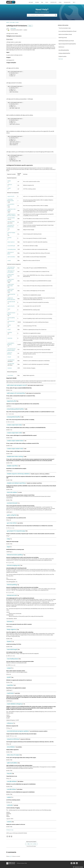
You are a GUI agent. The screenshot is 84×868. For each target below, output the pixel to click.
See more (61, 59)
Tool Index (37, 2)
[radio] (28, 844)
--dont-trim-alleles (11, 217)
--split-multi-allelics (11, 256)
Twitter (9, 837)
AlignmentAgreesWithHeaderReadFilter (67, 43)
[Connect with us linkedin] (77, 863)
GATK (7, 22)
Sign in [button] (74, 2)
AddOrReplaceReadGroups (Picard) (66, 40)
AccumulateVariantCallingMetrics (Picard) (67, 31)
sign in (10, 856)
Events (60, 2)
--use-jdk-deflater (11, 360)
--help (8, 228)
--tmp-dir (9, 357)
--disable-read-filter (11, 294)
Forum (47, 2)
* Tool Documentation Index (65, 28)
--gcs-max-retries (10, 221)
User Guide (31, 2)
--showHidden (10, 375)
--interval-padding (11, 317)
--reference (9, 184)
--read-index (9, 338)
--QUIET (9, 329)
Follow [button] (30, 25)
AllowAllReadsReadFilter (64, 50)
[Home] (10, 2)
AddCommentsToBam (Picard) (65, 34)
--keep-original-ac (11, 242)
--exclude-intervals (11, 301)
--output (9, 180)
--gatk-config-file (10, 306)
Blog (42, 2)
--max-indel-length (11, 245)
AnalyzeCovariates (62, 56)
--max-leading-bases (11, 249)
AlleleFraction (61, 47)
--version (9, 260)
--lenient (9, 325)
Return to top (10, 829)
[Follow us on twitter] (71, 863)
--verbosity (9, 368)
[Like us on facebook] (74, 863)
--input (8, 309)
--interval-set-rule (10, 321)
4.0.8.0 (17, 22)
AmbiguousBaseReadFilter (64, 53)
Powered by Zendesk (79, 866)
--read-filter (9, 332)
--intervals (9, 237)
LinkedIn (11, 837)
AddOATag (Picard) (63, 37)
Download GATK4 (67, 2)
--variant (9, 188)
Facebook (7, 837)
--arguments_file (10, 196)
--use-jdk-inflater (10, 363)
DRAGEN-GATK (53, 2)
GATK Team (13, 28)
